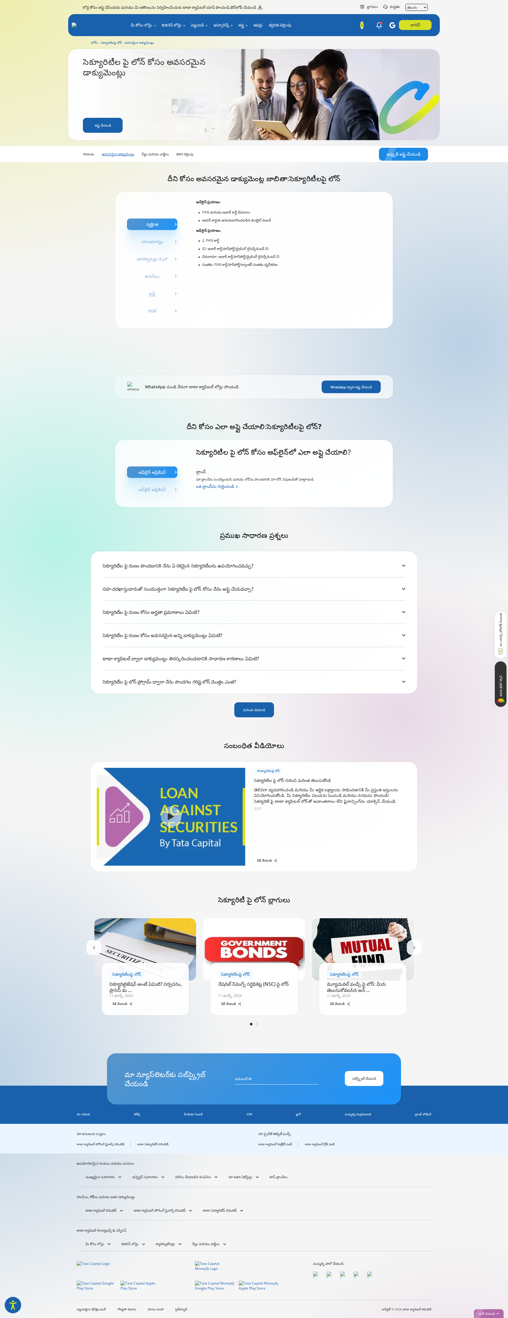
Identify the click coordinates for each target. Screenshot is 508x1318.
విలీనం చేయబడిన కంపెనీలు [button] (193, 1177)
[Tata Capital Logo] (95, 1267)
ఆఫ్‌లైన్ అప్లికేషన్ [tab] (152, 472)
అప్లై (241, 25)
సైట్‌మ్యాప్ (181, 1309)
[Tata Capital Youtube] (357, 1275)
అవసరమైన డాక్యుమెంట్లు (118, 154)
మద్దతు (395, 7)
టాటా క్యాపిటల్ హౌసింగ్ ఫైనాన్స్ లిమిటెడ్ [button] (160, 1210)
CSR (249, 1114)
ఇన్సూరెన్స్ (221, 25)
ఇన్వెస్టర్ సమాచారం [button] (145, 1177)
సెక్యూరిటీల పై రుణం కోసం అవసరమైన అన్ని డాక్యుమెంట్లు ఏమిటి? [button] (162, 635)
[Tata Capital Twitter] (330, 1275)
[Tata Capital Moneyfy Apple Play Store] (259, 1287)
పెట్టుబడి (197, 25)
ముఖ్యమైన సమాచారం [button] (100, 1177)
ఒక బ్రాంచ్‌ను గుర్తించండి (215, 486)
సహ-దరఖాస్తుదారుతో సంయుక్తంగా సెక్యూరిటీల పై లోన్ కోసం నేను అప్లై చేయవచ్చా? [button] (178, 589)
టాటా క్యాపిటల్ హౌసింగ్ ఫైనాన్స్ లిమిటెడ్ (100, 1144)
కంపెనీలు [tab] (152, 276)
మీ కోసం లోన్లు (141, 25)
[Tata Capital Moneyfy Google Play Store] (215, 1287)
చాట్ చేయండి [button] (487, 1314)
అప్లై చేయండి (103, 125)
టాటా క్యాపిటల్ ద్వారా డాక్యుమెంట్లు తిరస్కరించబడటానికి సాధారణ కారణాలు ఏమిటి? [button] (181, 658)
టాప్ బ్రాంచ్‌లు (279, 1177)
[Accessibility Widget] (13, 1305)
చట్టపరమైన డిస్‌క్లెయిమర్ (91, 1309)
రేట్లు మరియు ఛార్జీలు (155, 154)
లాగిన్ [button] (415, 25)
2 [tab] (256, 1024)
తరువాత (414, 947)
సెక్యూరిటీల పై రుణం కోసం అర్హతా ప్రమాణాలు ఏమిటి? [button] (151, 612)
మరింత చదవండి (254, 710)
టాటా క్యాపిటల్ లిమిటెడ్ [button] (101, 1210)
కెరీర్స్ (137, 1114)
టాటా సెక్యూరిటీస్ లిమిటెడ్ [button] (220, 1210)
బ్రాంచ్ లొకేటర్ (423, 1114)
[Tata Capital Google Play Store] (97, 1287)
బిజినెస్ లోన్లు (172, 25)
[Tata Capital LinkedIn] (371, 1275)
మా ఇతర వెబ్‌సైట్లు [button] (240, 1177)
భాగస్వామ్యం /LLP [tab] (152, 259)
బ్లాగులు (372, 7)
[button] (379, 25)
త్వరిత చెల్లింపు (280, 25)
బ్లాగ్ (298, 1114)
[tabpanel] (293, 260)
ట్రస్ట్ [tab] (152, 293)
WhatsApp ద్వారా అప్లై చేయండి (351, 387)
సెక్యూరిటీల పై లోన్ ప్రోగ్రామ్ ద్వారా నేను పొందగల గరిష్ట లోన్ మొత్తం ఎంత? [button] (169, 681)
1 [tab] (251, 1024)
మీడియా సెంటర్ (193, 1114)
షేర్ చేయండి (264, 860)
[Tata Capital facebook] (317, 1275)
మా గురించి (83, 1114)
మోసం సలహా (155, 1309)
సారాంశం (88, 154)
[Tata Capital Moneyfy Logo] (213, 1267)
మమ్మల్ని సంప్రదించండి (358, 1114)
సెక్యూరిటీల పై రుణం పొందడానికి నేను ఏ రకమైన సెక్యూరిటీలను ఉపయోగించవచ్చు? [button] (178, 565)
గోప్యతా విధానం (127, 1309)
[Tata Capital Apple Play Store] (141, 1287)
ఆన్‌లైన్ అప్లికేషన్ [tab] (152, 489)
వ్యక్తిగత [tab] (152, 224)
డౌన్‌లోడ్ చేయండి (243, 7)
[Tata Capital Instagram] (344, 1275)
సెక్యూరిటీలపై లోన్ (111, 43)
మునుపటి (93, 947)
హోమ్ (94, 43)
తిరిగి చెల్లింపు (184, 154)
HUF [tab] (152, 311)
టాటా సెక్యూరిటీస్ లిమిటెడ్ (152, 1144)
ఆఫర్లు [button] (258, 25)
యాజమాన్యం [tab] (152, 241)
